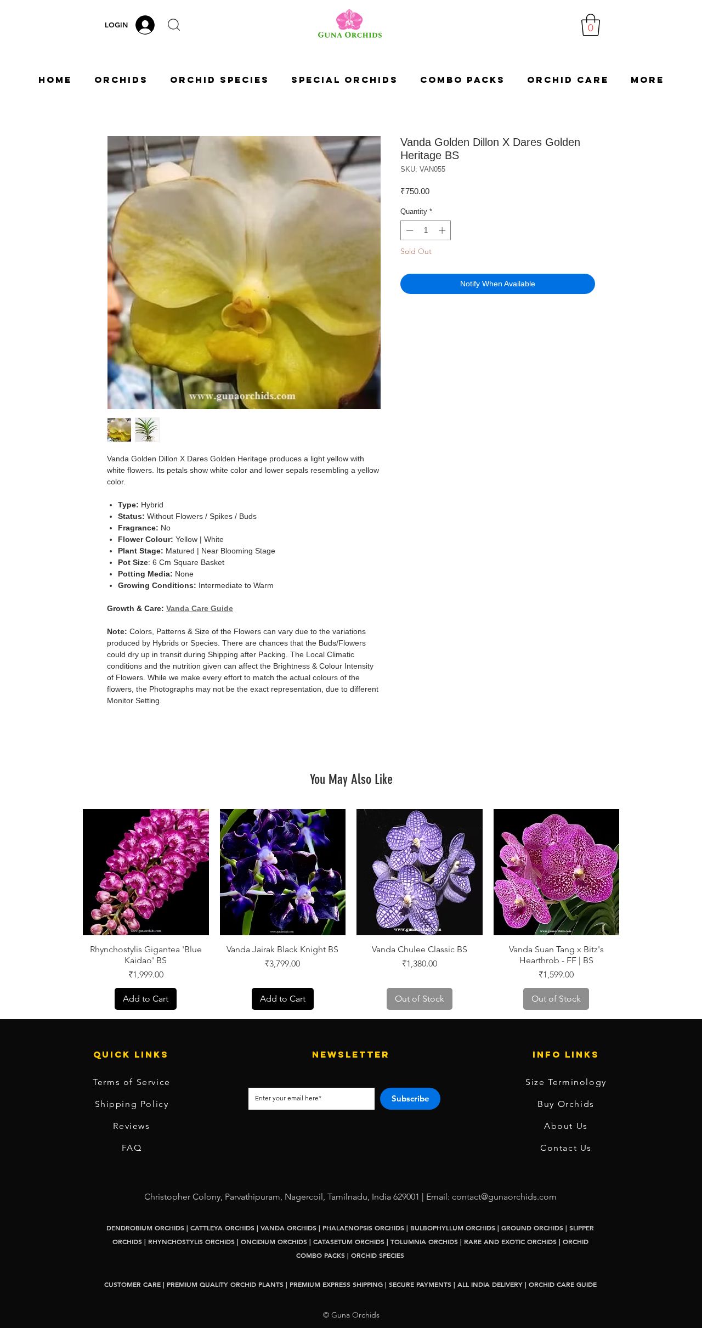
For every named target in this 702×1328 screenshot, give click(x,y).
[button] (174, 25)
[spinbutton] (426, 230)
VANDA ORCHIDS (288, 1227)
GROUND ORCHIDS (532, 1227)
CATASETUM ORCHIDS (348, 1241)
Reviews (131, 1126)
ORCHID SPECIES (377, 1255)
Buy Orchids (566, 1104)
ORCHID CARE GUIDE (563, 1284)
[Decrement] (408, 230)
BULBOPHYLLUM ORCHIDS (452, 1227)
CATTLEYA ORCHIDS (222, 1227)
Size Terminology (566, 1082)
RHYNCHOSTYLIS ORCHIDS (191, 1241)
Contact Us (566, 1148)
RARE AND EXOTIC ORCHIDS (511, 1241)
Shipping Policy (132, 1104)
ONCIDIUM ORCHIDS (274, 1241)
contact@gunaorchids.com (504, 1196)
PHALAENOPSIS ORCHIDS (363, 1227)
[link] (590, 25)
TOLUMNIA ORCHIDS (424, 1241)
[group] (351, 909)
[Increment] (443, 230)
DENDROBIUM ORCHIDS (145, 1227)
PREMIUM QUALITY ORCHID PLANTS (225, 1284)
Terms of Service (132, 1082)
